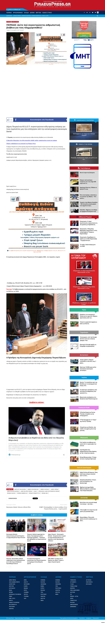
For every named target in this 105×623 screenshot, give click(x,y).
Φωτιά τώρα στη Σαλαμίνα (87, 172)
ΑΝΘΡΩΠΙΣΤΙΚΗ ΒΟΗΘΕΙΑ (20, 489)
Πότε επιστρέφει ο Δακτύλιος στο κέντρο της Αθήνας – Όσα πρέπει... (88, 196)
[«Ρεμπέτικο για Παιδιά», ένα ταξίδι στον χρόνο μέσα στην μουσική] (74, 429)
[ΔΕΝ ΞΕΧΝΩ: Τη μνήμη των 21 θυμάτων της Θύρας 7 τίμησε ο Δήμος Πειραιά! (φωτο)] (57, 549)
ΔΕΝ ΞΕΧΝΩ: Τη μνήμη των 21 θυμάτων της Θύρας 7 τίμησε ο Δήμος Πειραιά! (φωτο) (56, 560)
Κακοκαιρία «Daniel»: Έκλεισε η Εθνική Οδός (18, 507)
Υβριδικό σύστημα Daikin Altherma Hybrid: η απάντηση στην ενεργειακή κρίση (88, 489)
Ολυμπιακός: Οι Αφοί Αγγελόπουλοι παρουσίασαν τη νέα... (84, 271)
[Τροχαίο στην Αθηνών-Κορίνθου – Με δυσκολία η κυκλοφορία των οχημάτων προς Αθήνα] (74, 204)
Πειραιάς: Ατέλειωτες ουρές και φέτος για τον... (84, 158)
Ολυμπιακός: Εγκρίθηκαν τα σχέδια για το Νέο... (84, 303)
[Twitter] (92, 13)
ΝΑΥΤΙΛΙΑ (38, 12)
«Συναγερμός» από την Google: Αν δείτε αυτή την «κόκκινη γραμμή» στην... (88, 338)
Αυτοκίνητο (84, 355)
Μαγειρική (84, 437)
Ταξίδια (84, 377)
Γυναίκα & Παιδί (84, 407)
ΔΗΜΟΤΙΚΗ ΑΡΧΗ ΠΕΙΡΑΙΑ (26, 491)
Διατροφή (84, 497)
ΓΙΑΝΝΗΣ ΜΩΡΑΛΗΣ (36, 15)
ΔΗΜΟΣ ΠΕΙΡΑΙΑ (17, 15)
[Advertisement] (36, 173)
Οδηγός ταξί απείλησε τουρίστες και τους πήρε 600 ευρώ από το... (88, 181)
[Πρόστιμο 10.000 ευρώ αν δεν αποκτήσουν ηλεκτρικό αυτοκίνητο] (74, 369)
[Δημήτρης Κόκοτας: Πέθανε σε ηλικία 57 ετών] (74, 189)
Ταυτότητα (82, 618)
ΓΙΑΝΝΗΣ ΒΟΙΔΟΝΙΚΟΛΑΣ (33, 489)
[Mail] (87, 13)
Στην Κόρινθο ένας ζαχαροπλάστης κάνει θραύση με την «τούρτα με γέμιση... (88, 451)
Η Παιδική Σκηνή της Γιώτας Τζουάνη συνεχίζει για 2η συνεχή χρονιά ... (87, 414)
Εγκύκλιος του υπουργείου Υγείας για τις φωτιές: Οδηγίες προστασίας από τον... (88, 316)
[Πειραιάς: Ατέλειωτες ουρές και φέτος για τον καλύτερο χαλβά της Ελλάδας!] (84, 152)
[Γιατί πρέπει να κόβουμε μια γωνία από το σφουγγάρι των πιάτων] (74, 444)
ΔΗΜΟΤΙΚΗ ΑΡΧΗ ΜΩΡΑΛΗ (13, 491)
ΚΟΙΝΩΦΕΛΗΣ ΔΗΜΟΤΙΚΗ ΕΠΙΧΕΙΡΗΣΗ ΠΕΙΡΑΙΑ (48, 491)
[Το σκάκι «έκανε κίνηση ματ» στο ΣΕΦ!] (74, 246)
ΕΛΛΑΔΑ (26, 12)
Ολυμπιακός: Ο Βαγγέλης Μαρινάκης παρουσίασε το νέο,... (84, 287)
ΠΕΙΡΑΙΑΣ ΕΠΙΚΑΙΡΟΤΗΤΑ (34, 493)
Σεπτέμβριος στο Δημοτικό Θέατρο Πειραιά (84, 134)
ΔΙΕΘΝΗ (32, 12)
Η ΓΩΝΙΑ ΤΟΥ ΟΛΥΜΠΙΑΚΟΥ (78, 256)
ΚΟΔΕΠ (35, 491)
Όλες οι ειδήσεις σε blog (13, 9)
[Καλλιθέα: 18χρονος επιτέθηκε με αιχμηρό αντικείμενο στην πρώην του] (74, 211)
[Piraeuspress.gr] (52, 4)
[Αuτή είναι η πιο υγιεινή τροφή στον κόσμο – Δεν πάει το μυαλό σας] (74, 504)
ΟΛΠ (47, 15)
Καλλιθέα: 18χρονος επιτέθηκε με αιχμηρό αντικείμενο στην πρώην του (88, 211)
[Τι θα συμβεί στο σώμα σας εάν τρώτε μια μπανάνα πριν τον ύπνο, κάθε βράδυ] (74, 511)
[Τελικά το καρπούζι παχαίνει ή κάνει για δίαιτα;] (74, 324)
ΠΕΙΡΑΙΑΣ (9, 12)
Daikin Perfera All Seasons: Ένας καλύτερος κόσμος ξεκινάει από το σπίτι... (89, 474)
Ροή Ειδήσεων (85, 168)
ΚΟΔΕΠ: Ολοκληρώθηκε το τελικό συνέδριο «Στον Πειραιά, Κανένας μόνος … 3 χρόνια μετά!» (53, 508)
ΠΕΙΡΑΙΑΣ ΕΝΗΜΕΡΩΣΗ (22, 493)
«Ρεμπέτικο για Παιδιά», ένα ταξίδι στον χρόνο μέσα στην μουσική (88, 429)
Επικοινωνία (96, 618)
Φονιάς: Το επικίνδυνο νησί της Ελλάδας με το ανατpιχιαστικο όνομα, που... (88, 384)
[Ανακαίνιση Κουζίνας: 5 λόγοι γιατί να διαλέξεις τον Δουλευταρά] (74, 481)
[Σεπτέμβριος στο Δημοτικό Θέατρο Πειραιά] (84, 128)
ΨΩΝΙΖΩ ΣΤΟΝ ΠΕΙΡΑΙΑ (85, 144)
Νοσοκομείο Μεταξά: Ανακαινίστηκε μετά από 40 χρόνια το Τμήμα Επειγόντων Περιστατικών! (15, 536)
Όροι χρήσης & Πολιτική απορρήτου (69, 618)
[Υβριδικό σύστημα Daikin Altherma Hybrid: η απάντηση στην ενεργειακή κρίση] (74, 489)
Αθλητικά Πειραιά (85, 217)
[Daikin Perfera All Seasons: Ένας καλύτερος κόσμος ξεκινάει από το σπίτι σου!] (74, 474)
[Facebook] (84, 13)
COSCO (43, 15)
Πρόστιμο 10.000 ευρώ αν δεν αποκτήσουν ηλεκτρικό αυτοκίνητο (88, 369)
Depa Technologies (25, 618)
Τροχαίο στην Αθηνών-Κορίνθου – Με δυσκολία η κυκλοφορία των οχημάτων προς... (89, 204)
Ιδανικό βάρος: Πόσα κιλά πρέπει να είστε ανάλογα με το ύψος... (88, 519)
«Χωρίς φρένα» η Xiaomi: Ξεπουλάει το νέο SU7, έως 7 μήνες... (88, 361)
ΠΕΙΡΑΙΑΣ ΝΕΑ (45, 493)
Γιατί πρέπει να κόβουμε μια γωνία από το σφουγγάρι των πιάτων (88, 444)
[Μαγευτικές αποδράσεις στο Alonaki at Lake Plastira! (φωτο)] (74, 399)
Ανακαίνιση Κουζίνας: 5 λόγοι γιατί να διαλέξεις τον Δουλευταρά (88, 481)
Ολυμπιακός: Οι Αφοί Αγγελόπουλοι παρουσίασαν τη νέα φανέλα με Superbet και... (88, 223)
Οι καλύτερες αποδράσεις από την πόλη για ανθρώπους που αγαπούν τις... (88, 391)
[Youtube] (95, 13)
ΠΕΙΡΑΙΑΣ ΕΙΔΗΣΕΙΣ (26, 15)
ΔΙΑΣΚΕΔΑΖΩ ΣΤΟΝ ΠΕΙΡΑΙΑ (85, 120)
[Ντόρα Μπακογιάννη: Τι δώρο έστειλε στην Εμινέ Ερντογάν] (74, 459)
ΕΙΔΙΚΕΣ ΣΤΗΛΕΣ (47, 12)
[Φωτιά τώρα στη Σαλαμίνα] (74, 174)
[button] (97, 17)
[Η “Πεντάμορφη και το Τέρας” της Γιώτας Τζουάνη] (74, 421)
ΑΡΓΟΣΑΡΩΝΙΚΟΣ (18, 12)
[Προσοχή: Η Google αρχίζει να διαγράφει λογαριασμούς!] (74, 346)
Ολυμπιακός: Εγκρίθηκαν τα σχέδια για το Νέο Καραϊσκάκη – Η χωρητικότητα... (88, 239)
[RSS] (90, 13)
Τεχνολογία (84, 332)
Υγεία (84, 310)
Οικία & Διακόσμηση (84, 467)
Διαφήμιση (88, 618)
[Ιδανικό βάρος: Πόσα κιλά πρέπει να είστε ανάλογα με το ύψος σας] (74, 519)
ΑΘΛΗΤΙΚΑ (9, 555)
